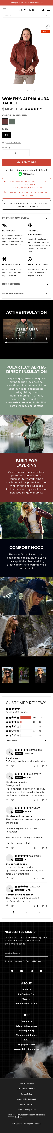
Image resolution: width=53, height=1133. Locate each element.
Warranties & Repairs (26, 1035)
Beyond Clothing (33, 1123)
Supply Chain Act (26, 1104)
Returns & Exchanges (26, 1026)
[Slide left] (18, 90)
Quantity (6, 148)
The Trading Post (26, 994)
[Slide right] (34, 90)
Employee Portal (26, 1044)
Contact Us (26, 1021)
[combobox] (26, 15)
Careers (26, 998)
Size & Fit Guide (13, 142)
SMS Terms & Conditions (26, 1089)
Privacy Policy (26, 1094)
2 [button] (20, 912)
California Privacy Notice (26, 1109)
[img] (22, 750)
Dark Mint (12, 121)
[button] (47, 10)
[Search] (47, 15)
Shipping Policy (26, 1030)
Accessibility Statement (26, 1049)
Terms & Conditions (26, 1083)
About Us (26, 989)
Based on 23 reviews (17, 712)
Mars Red (5, 121)
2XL (7, 135)
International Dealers (26, 1003)
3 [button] (26, 912)
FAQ (26, 1039)
